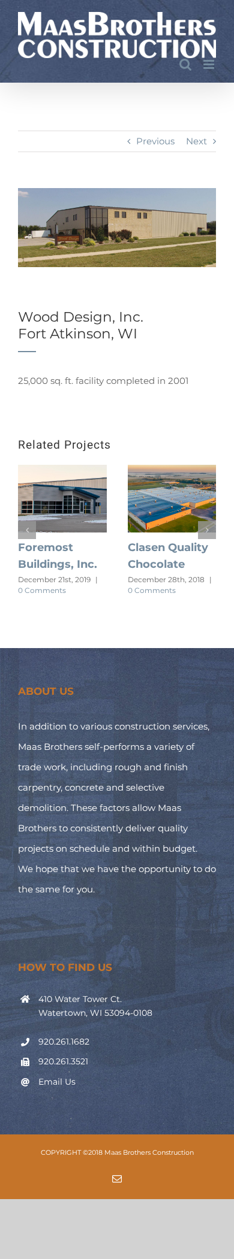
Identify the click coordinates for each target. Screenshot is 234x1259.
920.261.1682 (63, 1041)
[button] (27, 530)
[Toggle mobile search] (185, 64)
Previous (155, 141)
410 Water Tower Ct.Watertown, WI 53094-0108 (95, 1006)
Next (196, 141)
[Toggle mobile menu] (209, 64)
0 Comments (42, 590)
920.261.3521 (63, 1061)
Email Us (57, 1081)
